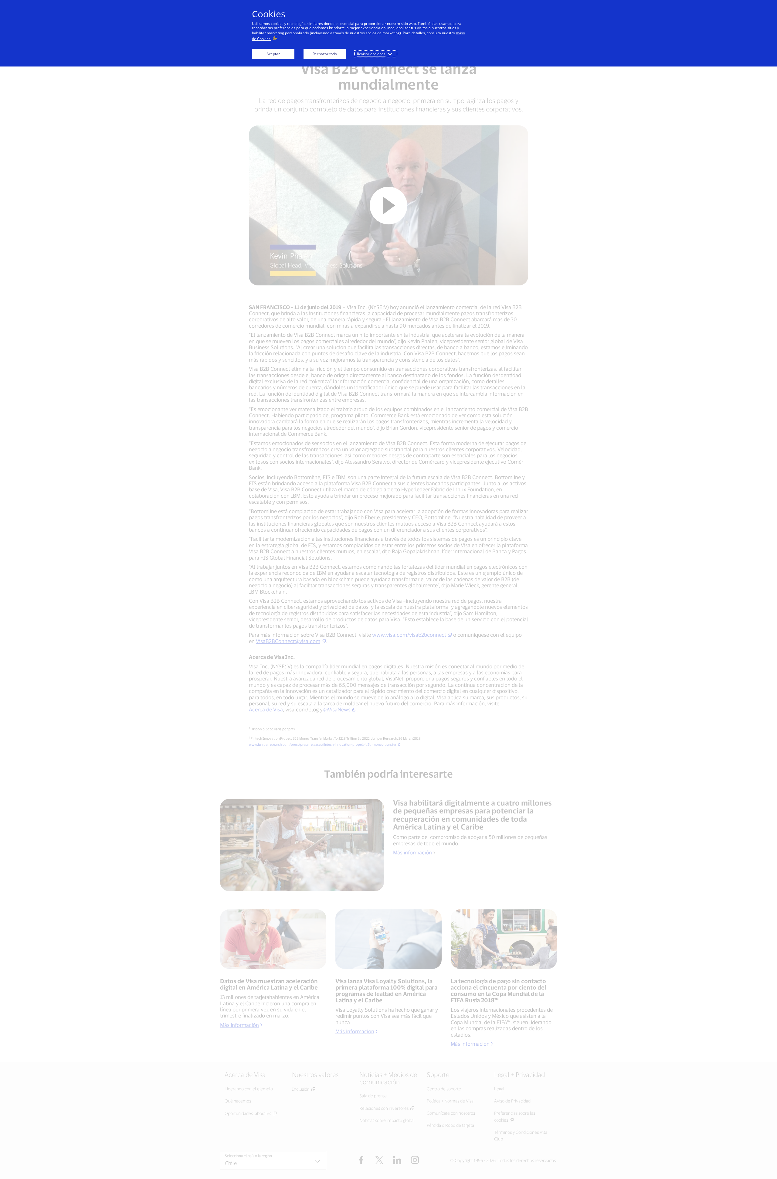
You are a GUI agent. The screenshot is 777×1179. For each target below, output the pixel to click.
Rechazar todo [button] (325, 53)
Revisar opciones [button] (371, 53)
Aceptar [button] (273, 53)
